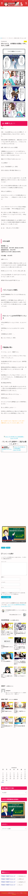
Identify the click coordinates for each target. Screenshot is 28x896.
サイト (2, 587)
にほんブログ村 (14, 438)
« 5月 (2, 782)
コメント (3, 561)
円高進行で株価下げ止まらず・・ (9, 876)
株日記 (8, 547)
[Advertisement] (14, 22)
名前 (2, 577)
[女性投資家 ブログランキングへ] (5, 447)
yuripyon (8, 690)
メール (3, 582)
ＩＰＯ (4, 547)
